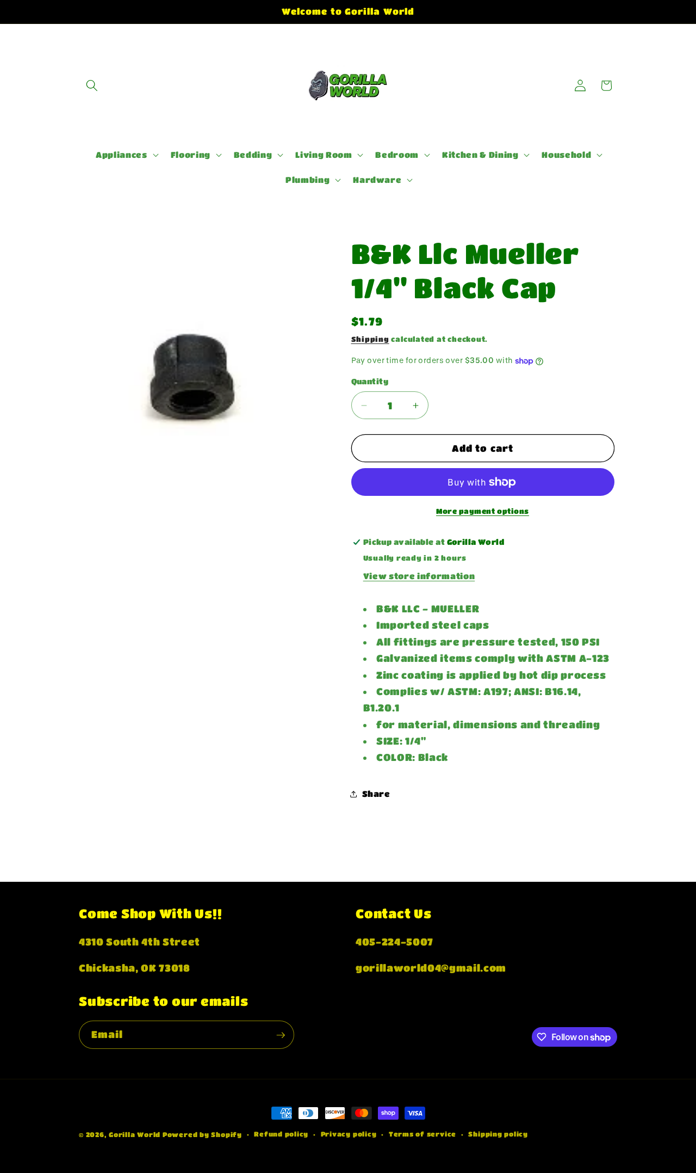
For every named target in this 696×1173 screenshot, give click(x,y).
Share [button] (376, 794)
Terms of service (422, 1134)
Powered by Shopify (202, 1134)
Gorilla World (136, 1134)
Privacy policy (349, 1134)
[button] (92, 85)
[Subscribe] (281, 1035)
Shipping (370, 339)
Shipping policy (498, 1134)
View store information (419, 576)
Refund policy (281, 1134)
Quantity (370, 381)
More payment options (482, 511)
